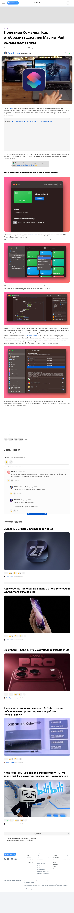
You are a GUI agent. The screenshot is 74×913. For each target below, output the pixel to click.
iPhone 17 (28, 857)
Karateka (17, 500)
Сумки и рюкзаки (41, 869)
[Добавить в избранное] (65, 53)
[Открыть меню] (3, 3)
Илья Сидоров (10, 698)
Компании (55, 864)
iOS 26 (28, 853)
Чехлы (38, 865)
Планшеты (40, 861)
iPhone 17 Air (29, 862)
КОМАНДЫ (6, 28)
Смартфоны (40, 859)
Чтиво (54, 866)
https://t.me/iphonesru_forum (26, 165)
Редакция (65, 864)
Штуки (38, 867)
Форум (54, 862)
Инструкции (66, 855)
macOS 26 (28, 855)
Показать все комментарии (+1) (37, 514)
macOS (21, 439)
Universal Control (31, 336)
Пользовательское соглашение (12, 880)
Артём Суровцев (20, 487)
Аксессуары (56, 857)
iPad (6, 439)
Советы (65, 853)
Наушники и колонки (42, 855)
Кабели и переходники (43, 871)
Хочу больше (37, 833)
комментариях (18, 466)
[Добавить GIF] (11, 462)
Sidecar (10, 108)
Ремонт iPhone (66, 861)
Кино (54, 869)
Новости (55, 855)
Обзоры (39, 853)
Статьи (55, 853)
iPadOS (11, 439)
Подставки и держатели (43, 873)
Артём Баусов (10, 577)
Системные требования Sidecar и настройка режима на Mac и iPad (31, 121)
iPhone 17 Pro (29, 859)
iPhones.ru (28, 889)
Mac (16, 439)
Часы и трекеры (41, 863)
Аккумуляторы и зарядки (43, 857)
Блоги (54, 859)
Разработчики (66, 859)
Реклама (65, 867)
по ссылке (33, 235)
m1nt (13, 472)
